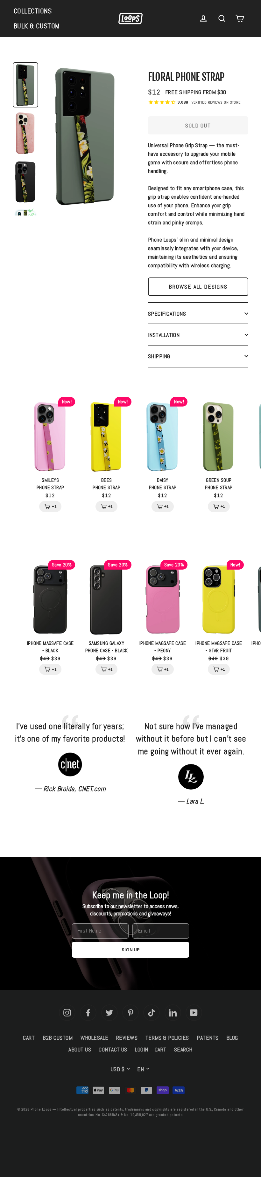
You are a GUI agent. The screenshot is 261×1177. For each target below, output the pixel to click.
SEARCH (183, 1049)
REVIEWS (127, 1037)
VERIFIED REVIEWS (207, 102)
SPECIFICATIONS (167, 313)
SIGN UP (131, 950)
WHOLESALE (95, 1037)
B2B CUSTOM (58, 1037)
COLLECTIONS (33, 10)
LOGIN (141, 1049)
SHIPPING (159, 356)
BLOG (232, 1037)
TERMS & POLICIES (167, 1037)
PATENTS (207, 1037)
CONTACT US (113, 1049)
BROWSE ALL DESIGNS (198, 286)
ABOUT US (79, 1049)
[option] (86, 137)
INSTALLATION (164, 335)
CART (29, 1037)
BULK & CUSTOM (37, 25)
